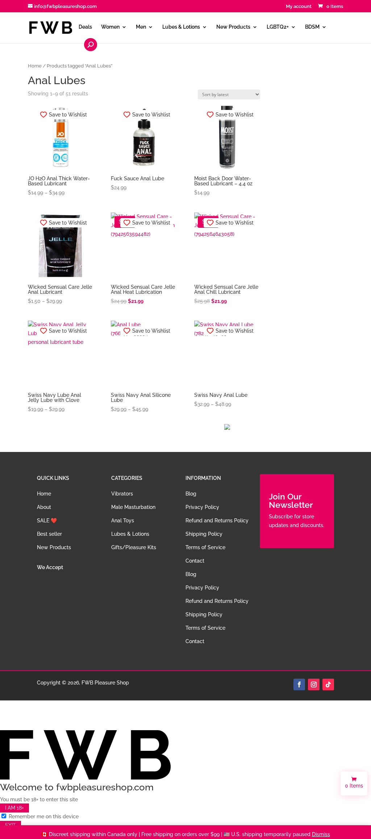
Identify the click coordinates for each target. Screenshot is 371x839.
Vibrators (122, 494)
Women (110, 27)
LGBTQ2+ (278, 27)
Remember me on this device (43, 816)
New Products (233, 27)
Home (35, 66)
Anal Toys (122, 520)
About (44, 507)
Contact (195, 561)
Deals (85, 27)
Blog (191, 494)
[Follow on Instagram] (314, 684)
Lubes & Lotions (181, 27)
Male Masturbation (133, 507)
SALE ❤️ (47, 520)
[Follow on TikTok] (328, 684)
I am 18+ (14, 808)
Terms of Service (205, 547)
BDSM (312, 27)
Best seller (49, 534)
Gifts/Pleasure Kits (133, 547)
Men (141, 27)
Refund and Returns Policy (217, 520)
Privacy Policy (202, 507)
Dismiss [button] (321, 834)
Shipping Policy (204, 534)
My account (299, 6)
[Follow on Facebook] (299, 684)
